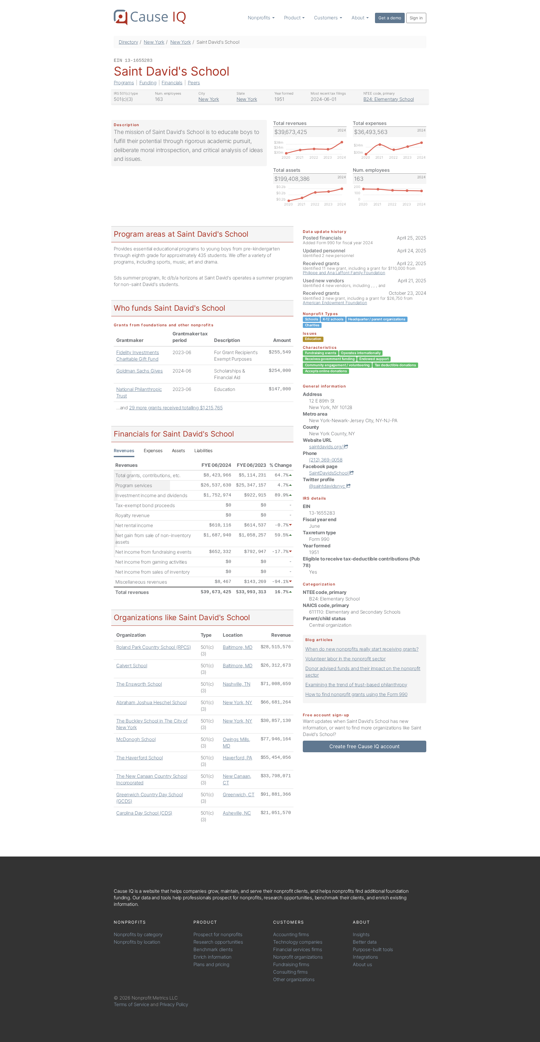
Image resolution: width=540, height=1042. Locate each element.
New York (154, 42)
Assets (178, 450)
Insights (361, 934)
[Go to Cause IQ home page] (150, 17)
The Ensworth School (139, 684)
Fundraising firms (291, 964)
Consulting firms (290, 972)
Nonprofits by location (137, 942)
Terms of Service (131, 1004)
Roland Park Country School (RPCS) (153, 647)
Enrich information (212, 957)
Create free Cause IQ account (364, 746)
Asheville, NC (237, 813)
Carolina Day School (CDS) (144, 813)
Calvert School (131, 666)
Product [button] (293, 18)
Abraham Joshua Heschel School (151, 702)
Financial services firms (297, 949)
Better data (364, 942)
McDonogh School (136, 739)
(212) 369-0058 (325, 460)
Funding (148, 83)
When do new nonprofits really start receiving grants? (361, 649)
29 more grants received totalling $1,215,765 (175, 408)
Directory (128, 42)
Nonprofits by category (138, 934)
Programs (124, 83)
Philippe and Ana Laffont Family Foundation (344, 272)
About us (362, 964)
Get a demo (389, 17)
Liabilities (203, 450)
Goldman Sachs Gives (139, 371)
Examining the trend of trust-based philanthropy (356, 685)
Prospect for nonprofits (217, 934)
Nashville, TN (236, 684)
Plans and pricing (211, 964)
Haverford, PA (237, 758)
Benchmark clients (212, 949)
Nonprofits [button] (259, 18)
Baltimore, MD (237, 647)
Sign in (416, 17)
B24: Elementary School (388, 99)
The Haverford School (139, 758)
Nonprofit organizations (298, 957)
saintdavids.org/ (326, 447)
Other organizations (294, 979)
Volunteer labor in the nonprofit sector (345, 659)
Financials (172, 83)
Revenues (124, 450)
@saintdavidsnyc (327, 486)
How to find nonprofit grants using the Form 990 (356, 694)
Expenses (153, 450)
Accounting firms (291, 934)
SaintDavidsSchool (329, 473)
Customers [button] (326, 18)
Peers (194, 83)
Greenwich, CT (238, 795)
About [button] (359, 18)
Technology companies (297, 942)
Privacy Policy (174, 1004)
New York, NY (237, 702)
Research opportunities (218, 942)
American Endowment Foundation (335, 302)
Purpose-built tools (373, 949)
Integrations (365, 957)
